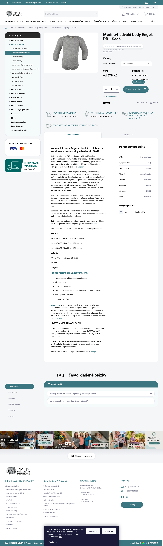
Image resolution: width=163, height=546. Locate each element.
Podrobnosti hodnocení (134, 46)
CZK (151, 3)
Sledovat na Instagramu (83, 456)
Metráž (13, 118)
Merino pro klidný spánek (51, 509)
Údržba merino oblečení (51, 486)
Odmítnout (93, 531)
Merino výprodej (17, 40)
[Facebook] (122, 496)
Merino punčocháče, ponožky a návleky (25, 69)
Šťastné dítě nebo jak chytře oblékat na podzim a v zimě (59, 505)
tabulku (95, 224)
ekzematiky (59, 318)
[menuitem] (14, 21)
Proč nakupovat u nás (12, 504)
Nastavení (53, 542)
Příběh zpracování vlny (50, 516)
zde (60, 537)
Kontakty (64, 3)
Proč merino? (16, 3)
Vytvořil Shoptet (135, 543)
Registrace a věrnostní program (16, 514)
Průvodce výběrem (11, 507)
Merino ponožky (17, 106)
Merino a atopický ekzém (51, 496)
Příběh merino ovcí (49, 513)
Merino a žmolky (48, 500)
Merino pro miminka (18, 44)
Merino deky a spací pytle (20, 110)
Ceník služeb (9, 518)
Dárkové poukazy (17, 126)
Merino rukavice (17, 85)
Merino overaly (17, 61)
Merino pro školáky (18, 93)
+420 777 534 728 (131, 491)
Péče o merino (16, 114)
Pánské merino (16, 102)
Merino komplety (17, 57)
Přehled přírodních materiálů (52, 493)
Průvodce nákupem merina (33, 3)
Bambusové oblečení (18, 122)
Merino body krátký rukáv (20, 48)
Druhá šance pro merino (13, 521)
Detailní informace (110, 96)
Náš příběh (9, 500)
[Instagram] (127, 496)
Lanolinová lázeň (48, 489)
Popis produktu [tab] (73, 135)
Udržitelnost (9, 525)
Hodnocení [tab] (128, 135)
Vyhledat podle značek (19, 130)
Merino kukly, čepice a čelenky (22, 73)
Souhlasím (109, 531)
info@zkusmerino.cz (132, 487)
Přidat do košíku (133, 89)
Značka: (107, 52)
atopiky (80, 167)
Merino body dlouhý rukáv (21, 53)
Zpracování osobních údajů (14, 493)
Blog (6, 3)
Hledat (95, 14)
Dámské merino (16, 97)
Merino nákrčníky (18, 77)
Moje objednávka (11, 528)
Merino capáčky (17, 81)
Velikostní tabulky (52, 3)
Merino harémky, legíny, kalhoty (22, 65)
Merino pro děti (16, 89)
